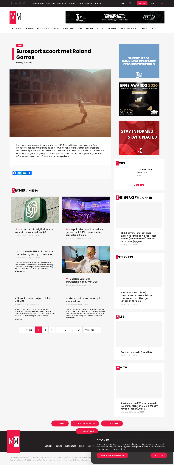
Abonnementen (86, 423)
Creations (68, 28)
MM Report (61, 3)
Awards (111, 28)
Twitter (20, 3)
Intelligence (43, 28)
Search (124, 3)
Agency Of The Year (94, 3)
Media (56, 28)
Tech (144, 28)
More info (139, 185)
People (100, 28)
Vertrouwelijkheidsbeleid (19, 457)
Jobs (81, 3)
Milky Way (50, 3)
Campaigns (38, 3)
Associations (85, 28)
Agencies (16, 28)
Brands (29, 28)
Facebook (12, 3)
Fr (161, 3)
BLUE (154, 28)
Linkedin (16, 3)
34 (79, 330)
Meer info (120, 449)
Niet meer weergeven (112, 455)
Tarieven (114, 423)
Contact (88, 431)
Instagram (24, 3)
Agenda (72, 3)
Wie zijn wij (72, 457)
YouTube (69, 309)
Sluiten (159, 455)
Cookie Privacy (37, 457)
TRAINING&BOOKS (128, 28)
